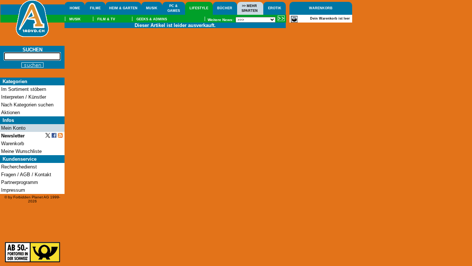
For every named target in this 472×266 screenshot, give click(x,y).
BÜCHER (224, 8)
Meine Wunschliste (21, 151)
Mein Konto (13, 128)
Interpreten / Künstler (23, 97)
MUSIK (151, 8)
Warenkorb (12, 143)
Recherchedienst (19, 167)
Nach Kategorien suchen (27, 105)
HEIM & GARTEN (123, 8)
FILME (95, 8)
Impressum (13, 190)
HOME (75, 8)
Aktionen (10, 112)
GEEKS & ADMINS (151, 19)
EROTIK (274, 8)
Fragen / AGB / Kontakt (26, 174)
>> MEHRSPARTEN (250, 8)
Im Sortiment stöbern (23, 89)
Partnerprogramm (19, 182)
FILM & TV (106, 19)
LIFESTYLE (199, 8)
